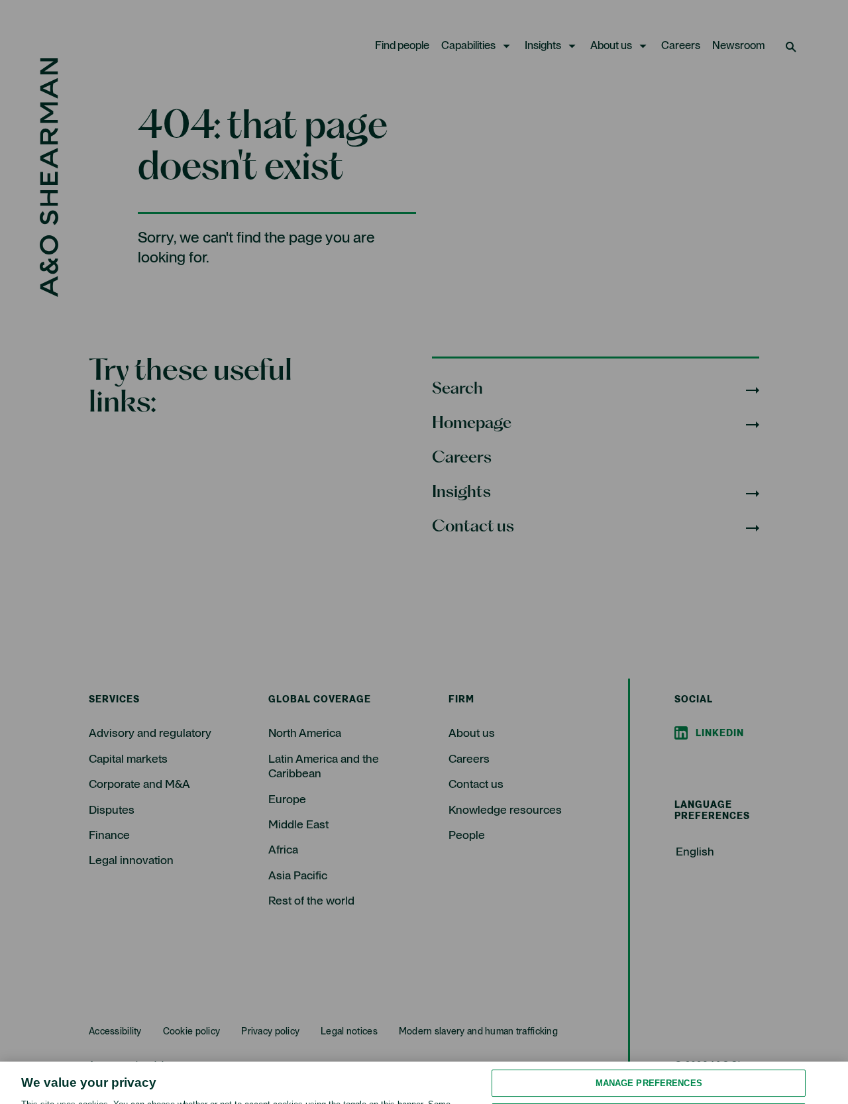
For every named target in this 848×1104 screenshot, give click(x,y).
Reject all (649, 1064)
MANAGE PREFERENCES (649, 1029)
